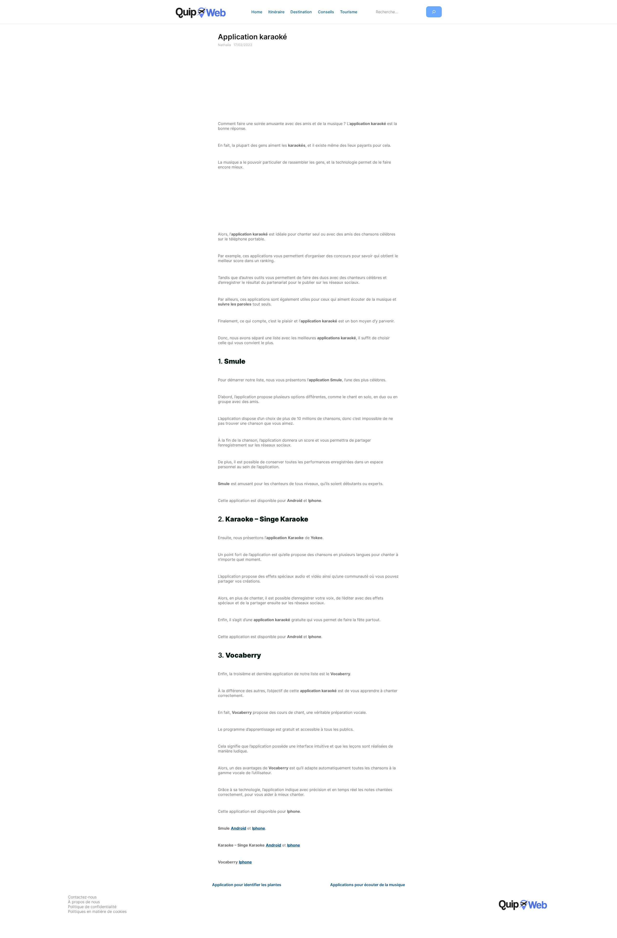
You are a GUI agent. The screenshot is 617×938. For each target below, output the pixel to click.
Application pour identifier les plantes (246, 884)
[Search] (434, 12)
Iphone (258, 828)
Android (238, 828)
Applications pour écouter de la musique (367, 884)
